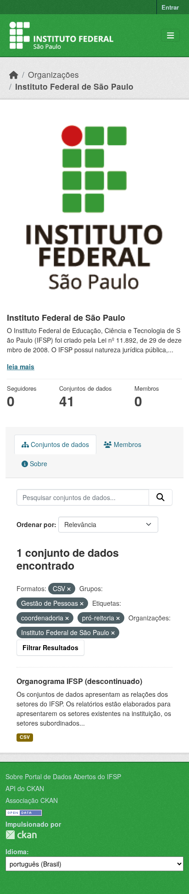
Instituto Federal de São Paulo (74, 86)
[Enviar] (160, 497)
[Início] (13, 74)
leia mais (20, 366)
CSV (25, 736)
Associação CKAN (32, 800)
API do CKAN (25, 788)
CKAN (21, 835)
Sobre (37, 463)
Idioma (16, 851)
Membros (126, 444)
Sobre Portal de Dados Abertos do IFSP (63, 776)
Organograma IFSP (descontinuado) (79, 681)
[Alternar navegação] (170, 35)
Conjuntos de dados (59, 444)
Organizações (53, 74)
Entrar (170, 7)
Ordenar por (35, 524)
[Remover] (69, 588)
